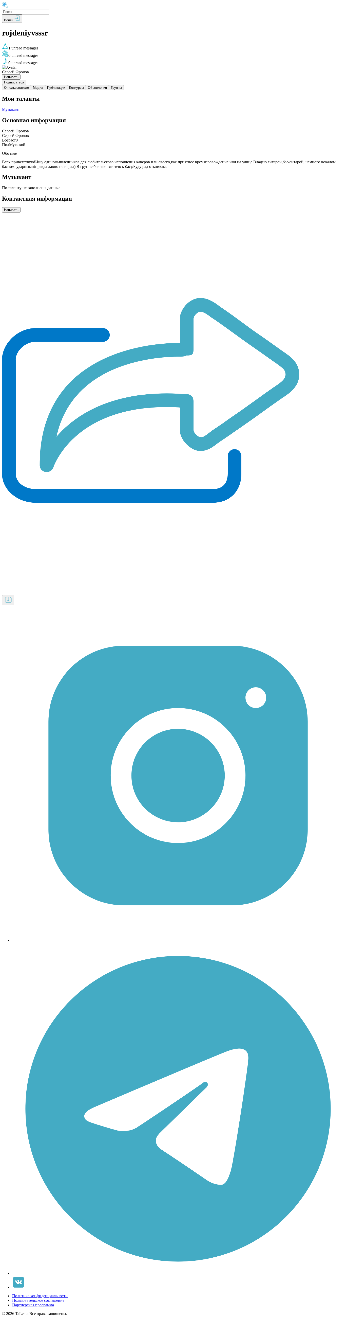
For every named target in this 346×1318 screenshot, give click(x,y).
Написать (11, 77)
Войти (9, 20)
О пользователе (16, 88)
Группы (116, 88)
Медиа (38, 88)
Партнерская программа (33, 1305)
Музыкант (11, 109)
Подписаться (14, 82)
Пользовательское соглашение (38, 1300)
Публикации (56, 88)
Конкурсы (76, 88)
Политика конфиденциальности (40, 1296)
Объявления (97, 88)
